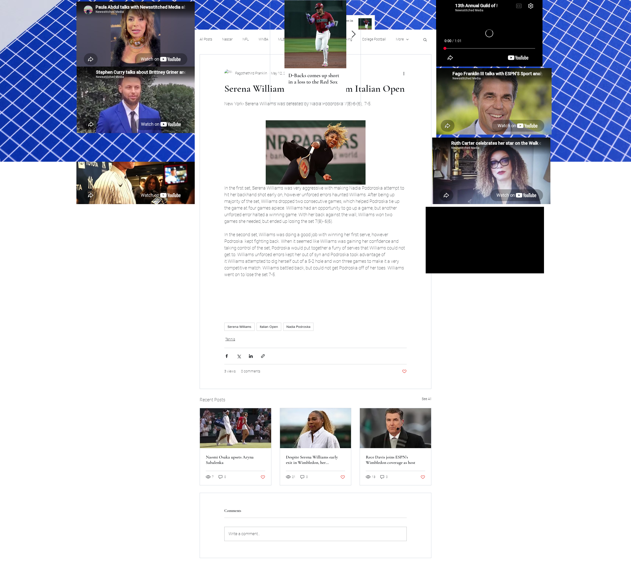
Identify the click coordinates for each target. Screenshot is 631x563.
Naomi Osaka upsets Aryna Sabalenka (230, 459)
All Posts (206, 39)
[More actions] (404, 73)
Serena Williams (239, 327)
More (400, 39)
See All (426, 399)
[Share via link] (263, 356)
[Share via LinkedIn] (250, 356)
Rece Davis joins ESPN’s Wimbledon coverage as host (390, 459)
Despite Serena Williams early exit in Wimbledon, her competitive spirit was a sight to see (313, 459)
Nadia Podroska (298, 327)
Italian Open (269, 327)
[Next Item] (353, 34)
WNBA (263, 39)
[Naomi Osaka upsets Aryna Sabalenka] (235, 428)
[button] (425, 39)
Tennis (230, 339)
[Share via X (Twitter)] (238, 356)
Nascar (227, 39)
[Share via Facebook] (226, 356)
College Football (374, 39)
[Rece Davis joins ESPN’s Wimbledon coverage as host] (395, 428)
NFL (246, 39)
